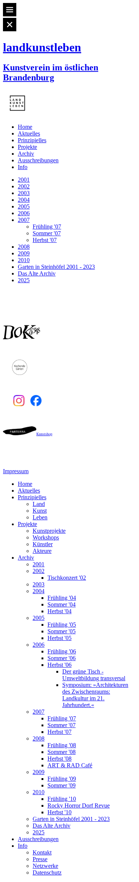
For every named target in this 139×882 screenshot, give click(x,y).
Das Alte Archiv (37, 273)
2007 (24, 220)
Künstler (43, 544)
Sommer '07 (47, 233)
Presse (40, 859)
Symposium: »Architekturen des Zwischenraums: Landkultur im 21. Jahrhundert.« (95, 695)
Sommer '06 (61, 658)
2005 (24, 206)
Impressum (16, 471)
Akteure (42, 551)
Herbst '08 (59, 758)
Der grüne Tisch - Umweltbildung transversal (93, 674)
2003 (24, 193)
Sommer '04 (61, 604)
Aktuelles (29, 133)
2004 (24, 200)
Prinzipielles (32, 140)
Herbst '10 (59, 812)
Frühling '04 (61, 598)
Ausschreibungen (38, 160)
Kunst (40, 510)
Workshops (46, 537)
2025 (24, 280)
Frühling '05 (61, 624)
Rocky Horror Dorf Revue (78, 805)
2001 (24, 179)
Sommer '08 (61, 752)
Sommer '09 (61, 785)
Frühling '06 (61, 651)
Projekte (27, 147)
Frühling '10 (61, 799)
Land (39, 504)
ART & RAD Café (69, 765)
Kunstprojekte (49, 531)
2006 (24, 213)
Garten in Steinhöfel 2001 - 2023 (56, 267)
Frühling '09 (61, 779)
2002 (24, 186)
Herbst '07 (45, 240)
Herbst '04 (59, 611)
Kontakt (42, 852)
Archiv (26, 153)
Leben (40, 517)
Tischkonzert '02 (66, 577)
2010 (24, 260)
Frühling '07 (47, 226)
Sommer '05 (61, 631)
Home (25, 127)
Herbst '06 (59, 665)
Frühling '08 (61, 745)
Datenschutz (47, 872)
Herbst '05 (59, 638)
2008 (24, 246)
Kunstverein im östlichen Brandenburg (50, 72)
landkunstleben (42, 47)
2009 (24, 253)
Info (22, 167)
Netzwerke (45, 866)
